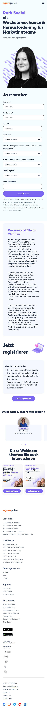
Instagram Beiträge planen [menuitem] (12, 562)
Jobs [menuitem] (4, 575)
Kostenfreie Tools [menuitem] (9, 604)
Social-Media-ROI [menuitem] (9, 556)
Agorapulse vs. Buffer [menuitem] (10, 528)
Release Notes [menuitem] (8, 616)
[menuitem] (4, 704)
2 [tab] (25, 445)
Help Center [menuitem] (7, 588)
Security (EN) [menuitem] (7, 699)
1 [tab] (22, 445)
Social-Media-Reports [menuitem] (11, 553)
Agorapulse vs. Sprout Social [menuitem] (13, 531)
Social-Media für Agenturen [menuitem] (13, 559)
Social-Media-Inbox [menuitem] (10, 544)
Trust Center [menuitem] (7, 622)
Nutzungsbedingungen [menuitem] (11, 686)
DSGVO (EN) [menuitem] (7, 695)
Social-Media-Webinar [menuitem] (11, 613)
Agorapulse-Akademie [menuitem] (11, 610)
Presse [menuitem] (5, 578)
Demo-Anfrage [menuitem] (8, 594)
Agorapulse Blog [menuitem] (9, 607)
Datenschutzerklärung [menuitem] (10, 689)
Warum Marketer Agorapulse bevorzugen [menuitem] (18, 534)
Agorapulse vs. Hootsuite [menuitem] (12, 522)
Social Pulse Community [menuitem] (11, 619)
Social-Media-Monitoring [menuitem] (12, 550)
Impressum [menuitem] (6, 692)
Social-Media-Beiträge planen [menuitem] (13, 547)
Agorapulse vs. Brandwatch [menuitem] (13, 525)
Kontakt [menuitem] (6, 572)
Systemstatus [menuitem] (7, 591)
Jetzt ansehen (12, 491)
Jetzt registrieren (23, 398)
